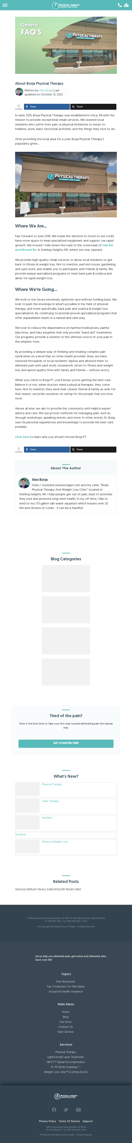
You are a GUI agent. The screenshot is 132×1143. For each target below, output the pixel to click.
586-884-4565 (54, 921)
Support (88, 1121)
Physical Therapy (52, 784)
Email (84, 921)
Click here (22, 437)
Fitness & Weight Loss (55, 842)
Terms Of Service (69, 1121)
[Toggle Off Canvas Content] (5, 5)
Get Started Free (66, 743)
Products (20, 834)
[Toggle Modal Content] (125, 5)
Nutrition (47, 818)
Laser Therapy (50, 801)
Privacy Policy (47, 1121)
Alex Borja (45, 90)
